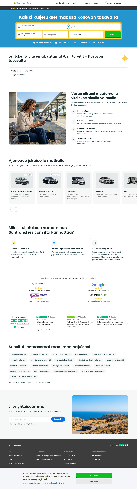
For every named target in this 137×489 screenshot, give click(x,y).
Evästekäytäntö (56, 483)
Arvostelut (68, 459)
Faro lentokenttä (82, 354)
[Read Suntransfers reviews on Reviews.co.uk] (39, 285)
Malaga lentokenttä (61, 366)
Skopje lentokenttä (18, 75)
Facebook (98, 455)
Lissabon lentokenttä (39, 366)
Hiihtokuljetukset (70, 463)
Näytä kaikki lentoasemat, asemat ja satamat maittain (29, 382)
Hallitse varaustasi (15, 455)
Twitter (97, 459)
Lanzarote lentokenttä (115, 360)
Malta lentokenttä (103, 366)
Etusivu (11, 8)
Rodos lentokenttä (41, 371)
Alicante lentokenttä (18, 354)
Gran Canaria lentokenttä (41, 360)
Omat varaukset (114, 3)
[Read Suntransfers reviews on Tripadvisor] (98, 295)
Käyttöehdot (30, 424)
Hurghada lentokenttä (65, 360)
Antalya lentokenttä (39, 354)
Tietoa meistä (69, 455)
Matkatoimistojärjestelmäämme (48, 455)
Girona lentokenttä (17, 360)
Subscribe (58, 419)
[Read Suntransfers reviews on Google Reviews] (98, 285)
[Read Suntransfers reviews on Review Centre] (39, 295)
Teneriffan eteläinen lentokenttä (23, 377)
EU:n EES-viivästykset (16, 463)
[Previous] (11, 209)
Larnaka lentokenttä (18, 366)
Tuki (75, 3)
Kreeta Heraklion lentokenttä (90, 360)
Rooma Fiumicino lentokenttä (65, 371)
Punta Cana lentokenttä (19, 371)
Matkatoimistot (63, 3)
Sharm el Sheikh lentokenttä (93, 371)
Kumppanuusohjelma (44, 459)
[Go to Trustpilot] (119, 445)
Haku (112, 34)
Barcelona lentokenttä (61, 354)
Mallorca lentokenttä (82, 366)
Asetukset (94, 481)
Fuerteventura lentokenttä (104, 354)
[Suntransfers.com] (22, 3)
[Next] (16, 209)
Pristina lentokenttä (19, 71)
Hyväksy (94, 475)
